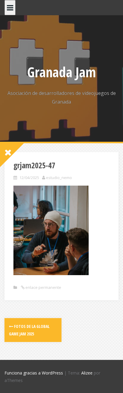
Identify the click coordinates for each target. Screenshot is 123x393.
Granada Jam (61, 72)
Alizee (87, 373)
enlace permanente (42, 287)
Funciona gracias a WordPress (33, 373)
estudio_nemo (59, 177)
